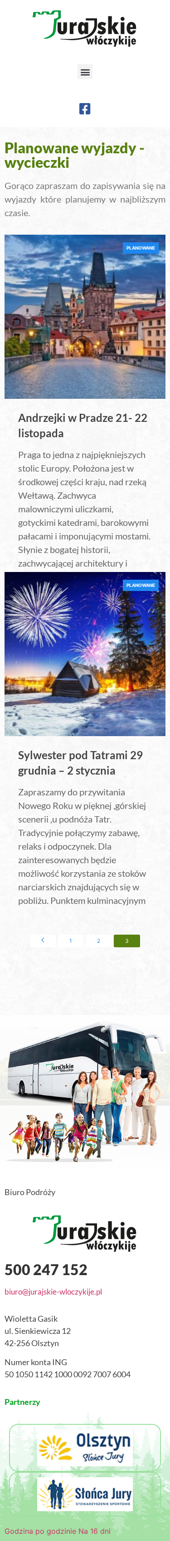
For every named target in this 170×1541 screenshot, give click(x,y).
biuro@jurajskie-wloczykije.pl (53, 1291)
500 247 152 (46, 1269)
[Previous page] (43, 941)
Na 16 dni (94, 1531)
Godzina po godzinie (40, 1531)
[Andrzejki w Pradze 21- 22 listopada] (85, 317)
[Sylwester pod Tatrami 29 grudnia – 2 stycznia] (85, 654)
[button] (85, 71)
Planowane (140, 248)
